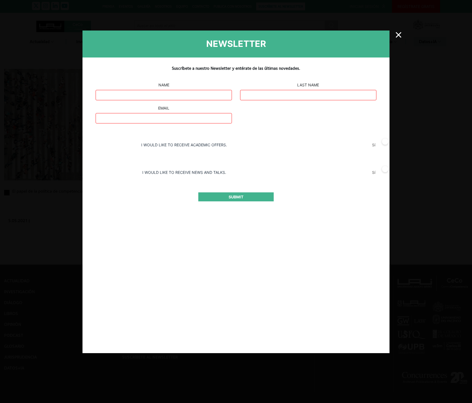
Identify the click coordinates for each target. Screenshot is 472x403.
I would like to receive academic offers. (184, 145)
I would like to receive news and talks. (184, 172)
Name (163, 85)
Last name (308, 85)
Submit (236, 197)
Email (163, 108)
